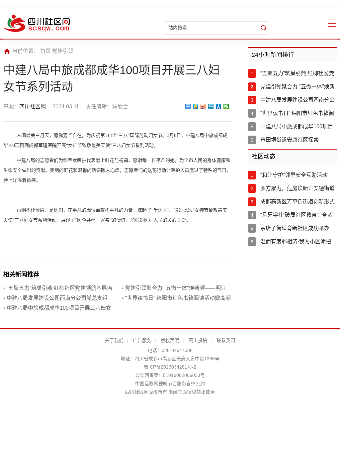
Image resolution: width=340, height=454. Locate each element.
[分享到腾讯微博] (211, 106)
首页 (45, 51)
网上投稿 (198, 340)
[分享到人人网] (218, 106)
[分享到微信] (226, 106)
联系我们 (225, 340)
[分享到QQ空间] (196, 106)
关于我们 (114, 340)
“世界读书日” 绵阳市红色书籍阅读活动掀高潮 (176, 298)
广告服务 (142, 340)
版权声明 (170, 340)
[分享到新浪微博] (203, 106)
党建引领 (62, 51)
